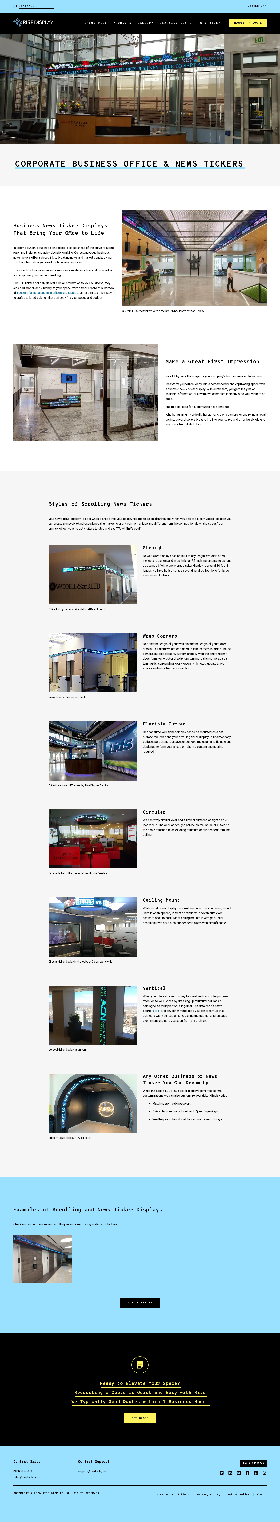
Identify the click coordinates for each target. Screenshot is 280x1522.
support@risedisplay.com (93, 1471)
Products (122, 23)
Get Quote (140, 1418)
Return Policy (238, 1494)
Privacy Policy (208, 1494)
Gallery (146, 23)
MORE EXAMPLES (140, 1302)
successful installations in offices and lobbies (47, 293)
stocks (157, 1011)
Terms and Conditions (172, 1494)
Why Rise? (210, 23)
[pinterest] (254, 1473)
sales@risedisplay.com (27, 1477)
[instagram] (262, 1473)
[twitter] (219, 1473)
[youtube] (236, 1473)
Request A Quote (247, 23)
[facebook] (245, 1473)
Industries (95, 23)
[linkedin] (228, 1473)
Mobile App (257, 6)
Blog (260, 1494)
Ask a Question (253, 1463)
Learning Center (177, 23)
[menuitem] (95, 22)
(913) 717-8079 (22, 1471)
